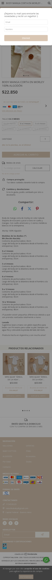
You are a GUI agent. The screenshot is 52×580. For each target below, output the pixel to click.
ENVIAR (26, 38)
